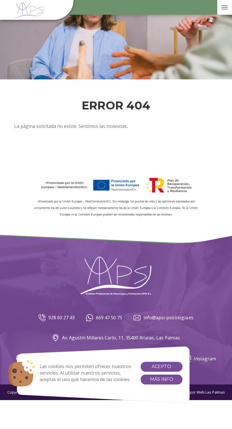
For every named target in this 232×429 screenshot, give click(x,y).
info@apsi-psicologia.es (168, 317)
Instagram (205, 359)
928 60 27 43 (61, 317)
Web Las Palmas (211, 392)
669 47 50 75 (109, 317)
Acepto (161, 366)
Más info (161, 379)
